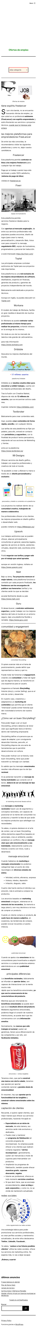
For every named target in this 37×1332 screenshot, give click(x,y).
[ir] (25, 1308)
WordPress (19, 1324)
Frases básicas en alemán (10, 1282)
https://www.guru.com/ (18, 620)
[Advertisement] (18, 26)
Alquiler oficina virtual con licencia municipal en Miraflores (18, 1294)
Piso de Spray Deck (8, 1285)
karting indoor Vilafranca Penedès (13, 1291)
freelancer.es (15, 181)
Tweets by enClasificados (18, 1300)
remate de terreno (8, 1288)
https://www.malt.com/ (10, 599)
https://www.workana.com (12, 345)
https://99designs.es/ (25, 527)
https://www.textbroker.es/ (12, 451)
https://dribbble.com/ (25, 407)
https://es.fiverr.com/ (24, 254)
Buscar (3, 1304)
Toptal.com (5, 301)
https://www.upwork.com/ (11, 567)
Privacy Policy (6, 1320)
